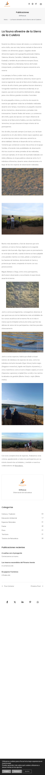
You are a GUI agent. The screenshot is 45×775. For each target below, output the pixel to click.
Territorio (5, 534)
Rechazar (17, 771)
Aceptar (6, 771)
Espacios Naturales (9, 522)
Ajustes (27, 771)
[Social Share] (38, 602)
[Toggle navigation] (41, 4)
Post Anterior (9, 586)
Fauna (4, 526)
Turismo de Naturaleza (10, 538)
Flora (3, 530)
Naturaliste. (19, 466)
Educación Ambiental (9, 518)
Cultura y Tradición (8, 514)
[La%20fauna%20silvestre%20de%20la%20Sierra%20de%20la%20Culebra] (7, 602)
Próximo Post (36, 586)
